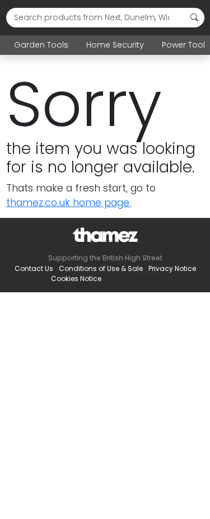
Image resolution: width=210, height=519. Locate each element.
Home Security (115, 44)
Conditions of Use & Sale (101, 268)
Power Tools (185, 44)
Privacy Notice (172, 268)
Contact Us (34, 268)
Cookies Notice (76, 278)
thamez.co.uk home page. (68, 202)
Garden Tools (41, 44)
